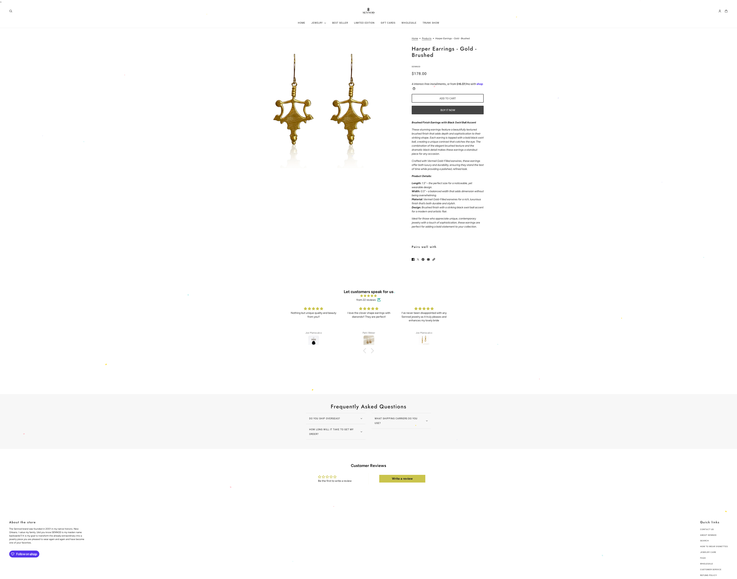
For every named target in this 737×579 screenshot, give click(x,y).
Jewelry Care (708, 552)
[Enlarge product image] (318, 102)
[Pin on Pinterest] (423, 259)
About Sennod (708, 535)
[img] (368, 296)
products (426, 38)
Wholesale (706, 564)
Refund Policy (708, 575)
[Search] (10, 11)
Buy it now (447, 110)
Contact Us (707, 529)
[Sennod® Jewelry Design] (368, 11)
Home (415, 38)
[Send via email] (428, 259)
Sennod (416, 67)
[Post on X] (418, 259)
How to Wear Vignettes (714, 546)
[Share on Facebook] (413, 259)
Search (704, 541)
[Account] (719, 11)
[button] (434, 259)
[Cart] (726, 11)
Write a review (402, 478)
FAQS (703, 558)
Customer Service (710, 569)
